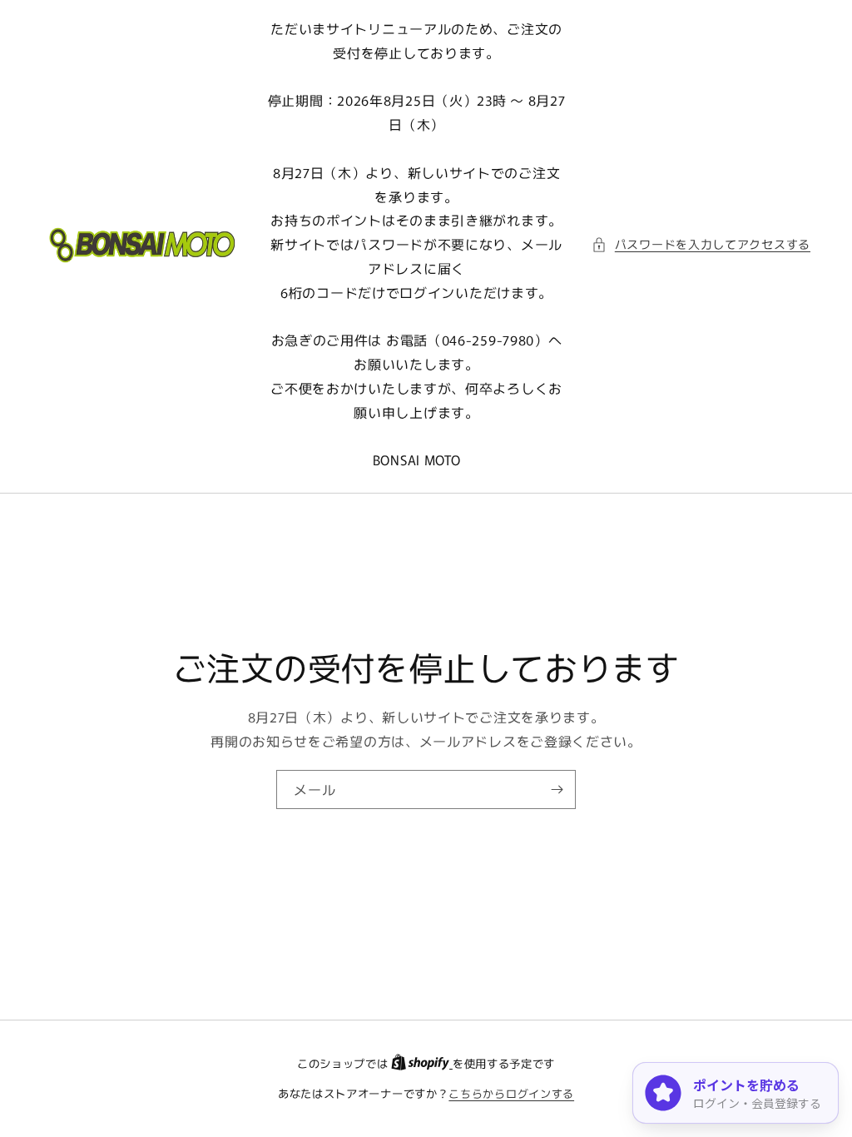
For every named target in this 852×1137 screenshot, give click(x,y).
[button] (701, 244)
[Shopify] (422, 1063)
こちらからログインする (511, 1093)
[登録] (556, 788)
